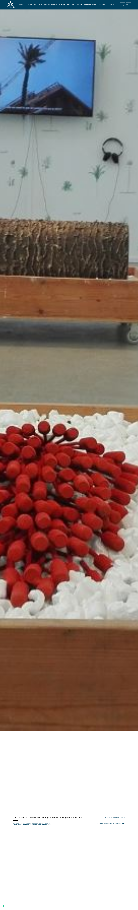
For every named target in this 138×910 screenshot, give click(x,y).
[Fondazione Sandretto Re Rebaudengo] (11, 4)
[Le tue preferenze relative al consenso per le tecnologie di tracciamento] (4, 906)
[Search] (122, 4)
